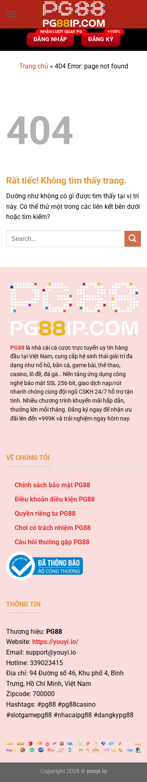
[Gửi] (133, 239)
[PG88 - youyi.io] (73, 14)
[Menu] (11, 14)
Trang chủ (33, 66)
